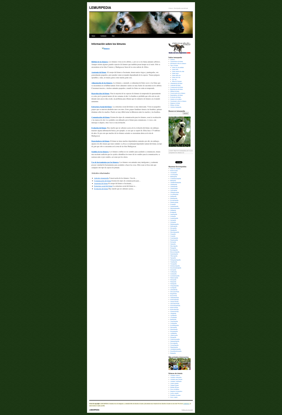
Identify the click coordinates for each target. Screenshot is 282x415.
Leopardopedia (174, 218)
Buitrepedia (173, 319)
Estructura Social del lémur (101, 106)
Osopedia (172, 236)
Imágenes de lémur (175, 103)
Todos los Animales (175, 168)
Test (113, 36)
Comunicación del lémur (100, 117)
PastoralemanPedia (175, 305)
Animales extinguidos (176, 377)
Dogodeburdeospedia (175, 351)
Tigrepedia (173, 258)
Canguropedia (174, 188)
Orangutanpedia (174, 285)
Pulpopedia (173, 282)
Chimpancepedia (174, 192)
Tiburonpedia (173, 256)
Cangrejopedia (174, 321)
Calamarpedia (173, 186)
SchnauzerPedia (174, 311)
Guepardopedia (174, 206)
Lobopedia (173, 222)
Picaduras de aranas (175, 395)
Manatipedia (173, 230)
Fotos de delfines (174, 389)
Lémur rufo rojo (176, 77)
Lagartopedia (173, 214)
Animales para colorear (176, 379)
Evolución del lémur (98, 128)
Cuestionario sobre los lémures (178, 101)
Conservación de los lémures (177, 93)
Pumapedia (173, 248)
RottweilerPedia (174, 309)
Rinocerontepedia (174, 252)
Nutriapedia (173, 283)
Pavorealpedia (174, 343)
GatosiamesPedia (174, 303)
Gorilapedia (173, 287)
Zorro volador (174, 397)
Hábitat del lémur (174, 91)
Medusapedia (173, 226)
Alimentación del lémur (176, 83)
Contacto (103, 36)
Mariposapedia (174, 278)
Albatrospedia (174, 335)
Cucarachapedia (174, 345)
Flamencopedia (174, 202)
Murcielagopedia (174, 232)
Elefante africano (174, 387)
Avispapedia (173, 317)
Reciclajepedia (174, 250)
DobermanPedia (174, 299)
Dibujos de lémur (174, 105)
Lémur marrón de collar (178, 71)
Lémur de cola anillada (178, 67)
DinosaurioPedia (174, 291)
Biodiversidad (174, 170)
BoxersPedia (173, 295)
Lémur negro (175, 73)
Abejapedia (173, 313)
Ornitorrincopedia (175, 339)
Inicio (93, 36)
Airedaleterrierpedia (175, 349)
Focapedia (173, 204)
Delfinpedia (173, 196)
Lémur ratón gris (176, 75)
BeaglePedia (173, 293)
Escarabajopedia (174, 325)
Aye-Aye (174, 79)
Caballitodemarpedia (175, 182)
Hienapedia (173, 337)
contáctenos (186, 403)
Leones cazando (174, 393)
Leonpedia (173, 216)
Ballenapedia (173, 176)
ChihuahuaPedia (174, 297)
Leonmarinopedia (174, 276)
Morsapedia (173, 228)
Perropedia (173, 242)
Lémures (172, 59)
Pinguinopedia (174, 240)
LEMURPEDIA (100, 7)
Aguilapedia (173, 315)
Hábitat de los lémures (99, 61)
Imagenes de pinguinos (176, 391)
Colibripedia (173, 272)
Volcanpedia (173, 264)
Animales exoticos (175, 375)
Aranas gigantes (174, 383)
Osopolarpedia (174, 238)
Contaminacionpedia (175, 178)
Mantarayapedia (174, 224)
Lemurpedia (173, 274)
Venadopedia (173, 262)
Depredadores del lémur (100, 141)
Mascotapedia (173, 246)
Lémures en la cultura (175, 99)
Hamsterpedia (173, 329)
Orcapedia (173, 234)
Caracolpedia (173, 190)
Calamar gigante (174, 385)
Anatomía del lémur (98, 72)
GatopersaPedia (174, 301)
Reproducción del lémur (100, 93)
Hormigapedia (174, 331)
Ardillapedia (173, 333)
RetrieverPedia (174, 307)
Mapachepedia (174, 347)
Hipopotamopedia (175, 208)
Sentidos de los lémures (100, 151)
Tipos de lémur (174, 65)
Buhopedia (173, 180)
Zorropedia (173, 270)
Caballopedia (173, 184)
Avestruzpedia (174, 174)
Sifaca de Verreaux (177, 81)
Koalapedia (173, 212)
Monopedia (173, 280)
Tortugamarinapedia (175, 260)
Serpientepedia (174, 254)
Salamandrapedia (174, 341)
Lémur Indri (175, 69)
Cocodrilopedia (174, 194)
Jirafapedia (173, 210)
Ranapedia (173, 353)
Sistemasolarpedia (175, 266)
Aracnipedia (173, 172)
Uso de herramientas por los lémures (105, 162)
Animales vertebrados (176, 381)
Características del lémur (176, 61)
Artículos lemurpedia (101, 178)
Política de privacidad (187, 410)
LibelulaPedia (173, 289)
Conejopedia (173, 323)
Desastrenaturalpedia (175, 268)
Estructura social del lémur (103, 186)
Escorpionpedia (174, 200)
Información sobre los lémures (178, 63)
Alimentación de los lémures (101, 83)
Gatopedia (173, 244)
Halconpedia (173, 327)
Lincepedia (173, 220)
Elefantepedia (173, 198)
